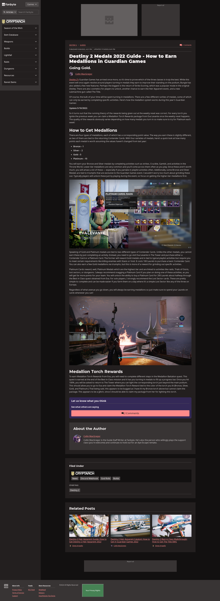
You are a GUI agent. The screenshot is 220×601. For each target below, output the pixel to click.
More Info (16, 586)
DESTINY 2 (73, 45)
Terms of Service (18, 593)
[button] (20, 28)
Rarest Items (10, 82)
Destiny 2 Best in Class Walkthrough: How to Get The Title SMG (169, 540)
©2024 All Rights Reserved (68, 585)
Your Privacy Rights (93, 590)
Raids (6, 62)
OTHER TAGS (73, 485)
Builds (7, 48)
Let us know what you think (88, 401)
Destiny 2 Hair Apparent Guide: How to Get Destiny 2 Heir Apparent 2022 (88, 540)
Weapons (8, 41)
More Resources (45, 586)
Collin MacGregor (83, 74)
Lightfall (8, 55)
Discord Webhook (89, 478)
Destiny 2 (74, 490)
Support (15, 596)
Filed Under (76, 465)
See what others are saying (85, 407)
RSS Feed (31, 590)
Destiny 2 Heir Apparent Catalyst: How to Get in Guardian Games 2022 (130, 540)
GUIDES (83, 45)
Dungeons (9, 68)
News (75, 478)
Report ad (160, 5)
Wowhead (42, 590)
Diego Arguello (77, 546)
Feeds (30, 586)
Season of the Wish (13, 28)
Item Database (11, 35)
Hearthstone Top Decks (47, 596)
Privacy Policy (17, 590)
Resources (9, 75)
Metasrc (42, 593)
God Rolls (105, 478)
